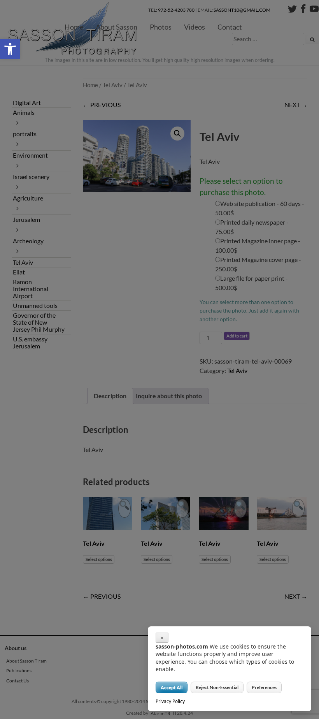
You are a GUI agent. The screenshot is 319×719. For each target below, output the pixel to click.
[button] (10, 49)
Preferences (264, 687)
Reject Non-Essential (217, 687)
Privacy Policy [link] (170, 701)
